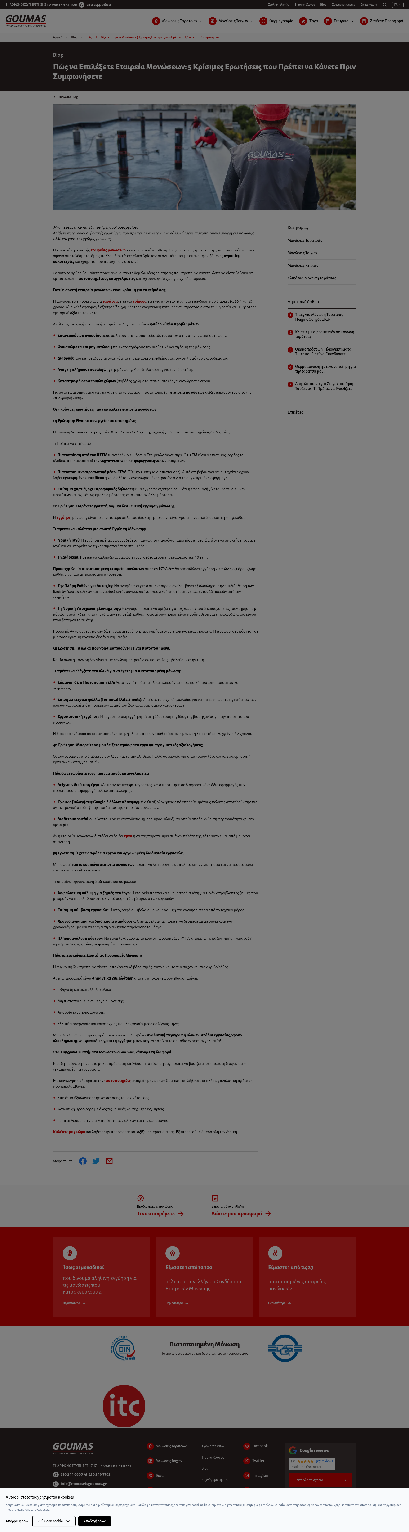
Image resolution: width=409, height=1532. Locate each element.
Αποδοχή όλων (95, 1521)
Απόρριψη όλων (17, 1521)
